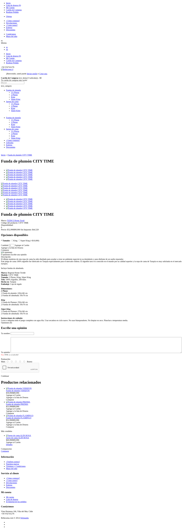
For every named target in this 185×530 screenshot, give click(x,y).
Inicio (8, 3)
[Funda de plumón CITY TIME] (14, 183)
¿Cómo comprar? (13, 21)
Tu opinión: (5, 352)
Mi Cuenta (10, 8)
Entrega (9, 27)
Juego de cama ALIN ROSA (17, 438)
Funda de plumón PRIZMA (17, 404)
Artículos (9, 143)
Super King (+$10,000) (30, 241)
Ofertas (9, 16)
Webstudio (24, 518)
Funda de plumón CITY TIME (20, 155)
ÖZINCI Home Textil (15, 220)
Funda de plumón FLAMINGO (18, 418)
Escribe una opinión (19, 255)
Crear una (43, 74)
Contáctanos (11, 34)
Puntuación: (5, 359)
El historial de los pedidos (16, 502)
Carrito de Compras (14, 10)
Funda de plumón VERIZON (18, 391)
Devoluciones (11, 23)
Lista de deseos (12, 499)
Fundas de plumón (13, 90)
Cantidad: (5, 245)
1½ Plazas (15, 92)
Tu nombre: (5, 333)
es (7, 47)
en (7, 49)
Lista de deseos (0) (13, 5)
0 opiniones (5, 255)
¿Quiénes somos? (13, 462)
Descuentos (10, 30)
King (13, 97)
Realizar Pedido (12, 12)
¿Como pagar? (12, 25)
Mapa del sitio (11, 36)
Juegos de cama (12, 101)
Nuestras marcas (12, 464)
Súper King (15, 99)
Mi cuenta (10, 497)
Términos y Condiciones (16, 466)
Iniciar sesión (32, 74)
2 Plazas (14, 95)
